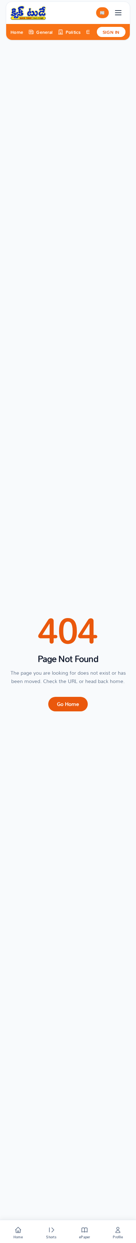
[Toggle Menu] (118, 12)
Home (17, 32)
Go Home (68, 704)
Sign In (111, 32)
